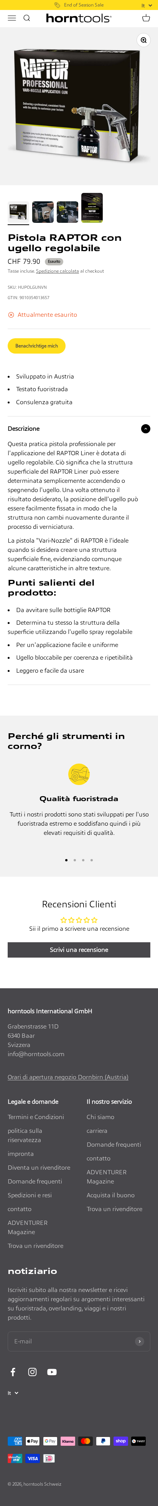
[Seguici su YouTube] (52, 1372)
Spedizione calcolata (57, 270)
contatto (19, 1209)
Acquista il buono (111, 1195)
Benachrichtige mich (36, 345)
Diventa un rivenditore (39, 1167)
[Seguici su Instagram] (32, 1372)
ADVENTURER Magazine (28, 1227)
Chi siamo (100, 1117)
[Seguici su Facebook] (13, 1372)
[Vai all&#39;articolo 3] (67, 213)
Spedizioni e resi (30, 1195)
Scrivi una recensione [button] (79, 949)
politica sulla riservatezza (25, 1135)
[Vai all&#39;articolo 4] (92, 209)
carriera (97, 1130)
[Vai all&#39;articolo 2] (43, 213)
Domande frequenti (35, 1181)
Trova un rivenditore (35, 1246)
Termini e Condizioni (36, 1117)
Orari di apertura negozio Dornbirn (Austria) (68, 1077)
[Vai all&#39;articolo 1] (18, 213)
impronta (21, 1153)
